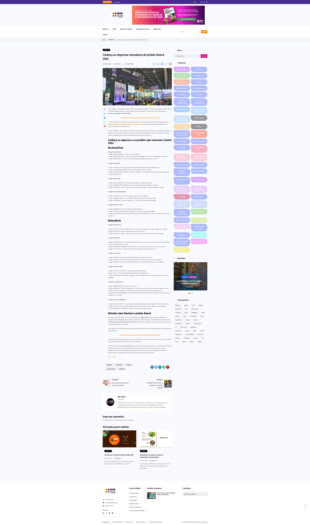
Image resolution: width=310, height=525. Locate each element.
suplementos (178, 334)
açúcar (193, 305)
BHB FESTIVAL (182, 82)
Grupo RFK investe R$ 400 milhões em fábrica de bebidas (189, 282)
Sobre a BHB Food (118, 522)
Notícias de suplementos (199, 204)
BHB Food (105, 29)
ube (203, 338)
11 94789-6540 (108, 499)
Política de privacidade (137, 510)
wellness (199, 341)
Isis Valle (182, 141)
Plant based (199, 211)
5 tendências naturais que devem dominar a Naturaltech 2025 (140, 335)
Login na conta (109, 506)
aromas (186, 305)
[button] (189, 293)
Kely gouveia (199, 141)
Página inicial (134, 493)
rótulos (194, 330)
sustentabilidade (190, 334)
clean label (178, 312)
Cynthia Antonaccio (182, 102)
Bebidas (199, 75)
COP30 (199, 94)
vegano (184, 341)
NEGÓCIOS (199, 179)
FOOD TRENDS (182, 126)
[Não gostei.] (113, 357)
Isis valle (196, 320)
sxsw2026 (200, 334)
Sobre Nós (133, 497)
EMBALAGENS (182, 109)
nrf (176, 327)
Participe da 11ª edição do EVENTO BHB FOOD (118, 455)
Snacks (182, 235)
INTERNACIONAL (199, 134)
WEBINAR (182, 250)
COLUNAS (182, 94)
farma (184, 316)
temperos (177, 338)
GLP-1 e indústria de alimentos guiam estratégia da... (137, 2)
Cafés (199, 82)
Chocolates (199, 88)
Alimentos (109, 364)
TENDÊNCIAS (199, 241)
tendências (122, 369)
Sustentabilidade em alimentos (182, 242)
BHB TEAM (109, 458)
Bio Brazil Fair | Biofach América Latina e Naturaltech (124, 124)
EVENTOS (111, 40)
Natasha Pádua (199, 171)
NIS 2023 (182, 197)
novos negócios (111, 369)
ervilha (202, 312)
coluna (186, 312)
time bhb (195, 338)
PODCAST (199, 220)
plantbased (193, 327)
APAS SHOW (182, 75)
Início (104, 40)
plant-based (184, 327)
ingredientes (119, 364)
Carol (186, 309)
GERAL (199, 126)
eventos (177, 316)
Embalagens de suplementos (181, 119)
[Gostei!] (108, 357)
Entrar (204, 32)
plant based (178, 330)
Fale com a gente (135, 507)
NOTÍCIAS (199, 197)
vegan (176, 341)
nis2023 (188, 323)
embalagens (194, 312)
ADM (199, 69)
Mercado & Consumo (182, 172)
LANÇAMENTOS (199, 149)
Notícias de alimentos (182, 204)
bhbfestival (178, 309)
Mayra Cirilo (199, 165)
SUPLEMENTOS (199, 235)
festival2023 (193, 316)
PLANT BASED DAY (181, 220)
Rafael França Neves (199, 227)
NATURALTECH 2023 (182, 181)
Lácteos (182, 147)
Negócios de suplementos (199, 189)
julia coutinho (178, 323)
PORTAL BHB (182, 226)
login (116, 420)
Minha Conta (134, 503)
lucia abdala (182, 165)
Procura (204, 56)
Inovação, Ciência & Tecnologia (182, 134)
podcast (187, 330)
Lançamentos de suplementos (199, 157)
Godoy (201, 316)
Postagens (133, 500)
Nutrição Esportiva (182, 213)
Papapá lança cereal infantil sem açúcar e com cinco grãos (140, 117)
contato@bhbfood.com (111, 503)
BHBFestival (157, 29)
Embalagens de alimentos (199, 110)
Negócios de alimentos (182, 189)
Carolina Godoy (182, 88)
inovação (128, 364)
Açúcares (182, 69)
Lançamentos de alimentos (182, 157)
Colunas (105, 34)
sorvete (202, 330)
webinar (192, 341)
